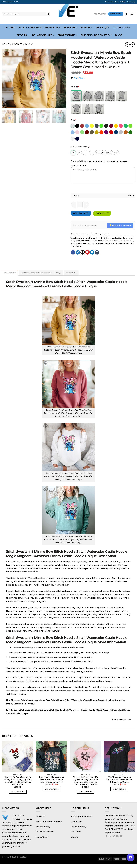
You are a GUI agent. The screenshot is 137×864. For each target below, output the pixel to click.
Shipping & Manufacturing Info (36, 273)
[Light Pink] (77, 132)
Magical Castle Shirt (96, 243)
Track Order (42, 837)
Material (75, 837)
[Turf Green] (130, 132)
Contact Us (76, 821)
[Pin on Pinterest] (87, 252)
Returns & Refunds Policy (49, 821)
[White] (73, 139)
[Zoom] (5, 105)
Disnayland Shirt (81, 238)
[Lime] (82, 132)
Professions (66, 35)
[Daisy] (92, 126)
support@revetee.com (10, 2)
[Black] (77, 126)
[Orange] (101, 132)
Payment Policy (78, 826)
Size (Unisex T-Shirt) (80, 147)
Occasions (120, 27)
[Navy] (77, 139)
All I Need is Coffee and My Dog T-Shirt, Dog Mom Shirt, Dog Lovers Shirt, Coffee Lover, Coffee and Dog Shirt (85, 781)
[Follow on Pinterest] (117, 836)
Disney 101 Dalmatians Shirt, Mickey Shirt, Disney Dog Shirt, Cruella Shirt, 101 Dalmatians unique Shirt (18, 781)
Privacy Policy (43, 826)
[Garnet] (111, 126)
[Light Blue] (73, 132)
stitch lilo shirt (76, 246)
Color (73, 120)
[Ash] (73, 126)
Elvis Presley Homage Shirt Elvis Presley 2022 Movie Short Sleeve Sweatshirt (51, 779)
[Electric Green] (101, 126)
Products (105, 234)
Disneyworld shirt (126, 241)
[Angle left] (127, 44)
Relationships (42, 35)
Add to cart (80, 213)
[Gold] (116, 126)
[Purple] (106, 132)
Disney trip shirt (97, 241)
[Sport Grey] (121, 132)
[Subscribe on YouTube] (121, 836)
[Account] (126, 14)
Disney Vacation (111, 241)
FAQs (58, 273)
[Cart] (131, 14)
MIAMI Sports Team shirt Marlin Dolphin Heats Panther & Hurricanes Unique (119, 779)
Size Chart (79, 78)
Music (29, 44)
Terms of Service (44, 831)
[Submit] (47, 14)
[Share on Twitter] (78, 252)
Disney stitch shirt (82, 241)
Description (10, 273)
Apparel (83, 234)
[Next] (61, 79)
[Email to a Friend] (82, 252)
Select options (17, 792)
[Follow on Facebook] (106, 836)
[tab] (10, 272)
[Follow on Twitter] (114, 836)
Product (75, 87)
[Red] (111, 132)
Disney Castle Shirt (97, 238)
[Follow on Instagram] (110, 836)
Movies (86, 27)
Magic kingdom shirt (79, 243)
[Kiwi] (130, 126)
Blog (118, 35)
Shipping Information (96, 35)
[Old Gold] (97, 132)
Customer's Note (78, 161)
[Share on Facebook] (73, 252)
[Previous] (6, 79)
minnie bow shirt (111, 243)
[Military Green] (92, 132)
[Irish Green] (126, 126)
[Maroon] (87, 132)
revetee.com (125, 719)
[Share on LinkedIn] (92, 252)
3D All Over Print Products (39, 27)
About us (40, 816)
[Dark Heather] (97, 126)
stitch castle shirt (126, 243)
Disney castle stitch (114, 238)
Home (9, 27)
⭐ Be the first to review (120, 225)
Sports (22, 35)
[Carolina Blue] (87, 126)
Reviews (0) (71, 273)
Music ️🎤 (102, 27)
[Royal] (116, 132)
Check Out (102, 213)
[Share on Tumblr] (97, 252)
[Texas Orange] (126, 132)
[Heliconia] (121, 126)
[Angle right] (132, 44)
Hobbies (69, 27)
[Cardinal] (82, 126)
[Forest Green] (106, 126)
